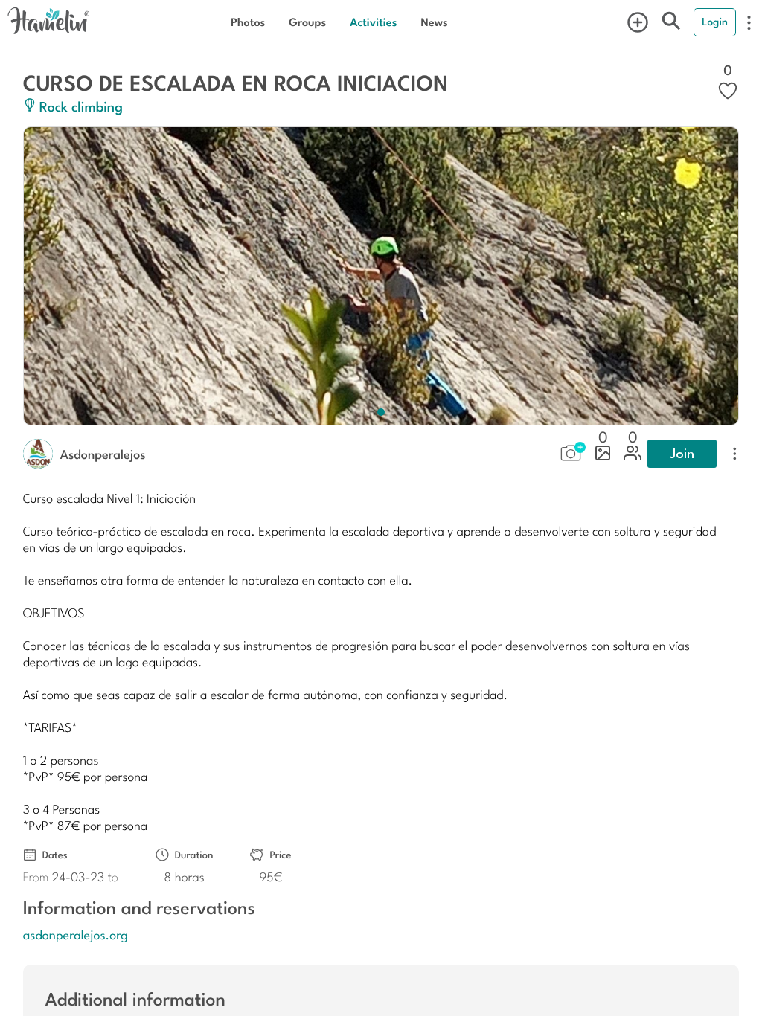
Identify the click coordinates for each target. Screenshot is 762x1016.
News (433, 22)
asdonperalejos (103, 454)
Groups (307, 22)
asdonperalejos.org (75, 934)
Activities (373, 22)
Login (715, 21)
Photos (248, 22)
